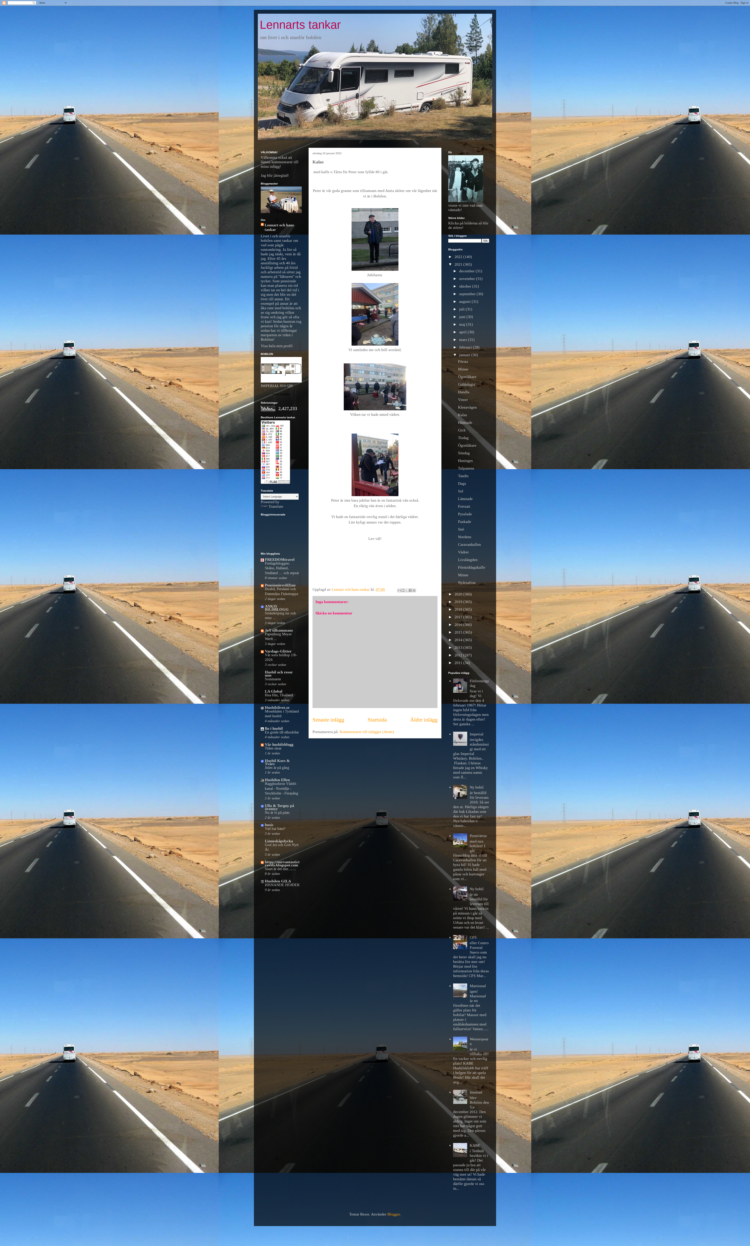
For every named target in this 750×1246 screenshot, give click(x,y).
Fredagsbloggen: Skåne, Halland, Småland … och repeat (282, 568)
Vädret (463, 552)
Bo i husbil (274, 728)
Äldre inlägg (424, 720)
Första (463, 361)
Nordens (464, 537)
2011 (458, 663)
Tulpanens (466, 468)
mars (463, 339)
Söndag (464, 453)
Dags (462, 483)
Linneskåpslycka (279, 841)
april (463, 332)
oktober (465, 286)
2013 (458, 647)
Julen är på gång (277, 768)
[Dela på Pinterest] (414, 590)
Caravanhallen (469, 544)
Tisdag (463, 438)
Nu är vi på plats (277, 812)
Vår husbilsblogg (279, 744)
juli (462, 309)
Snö (461, 529)
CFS (473, 937)
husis (269, 825)
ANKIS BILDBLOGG (277, 607)
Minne (463, 369)
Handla (463, 392)
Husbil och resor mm (279, 673)
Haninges (465, 460)
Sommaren (273, 679)
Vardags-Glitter (278, 651)
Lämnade (465, 499)
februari (466, 347)
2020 (458, 594)
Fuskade (464, 521)
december (467, 271)
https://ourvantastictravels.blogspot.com (282, 863)
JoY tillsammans (279, 630)
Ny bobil (477, 787)
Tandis (463, 476)
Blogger (393, 1214)
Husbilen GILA (278, 881)
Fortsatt (464, 506)
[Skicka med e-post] (399, 590)
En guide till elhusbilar (282, 732)
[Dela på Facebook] (410, 590)
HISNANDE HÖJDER (282, 885)
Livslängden (468, 560)
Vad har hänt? (275, 828)
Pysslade (465, 514)
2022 (458, 257)
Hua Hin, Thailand (279, 695)
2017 (458, 617)
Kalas (462, 415)
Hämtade (465, 422)
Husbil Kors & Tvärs (277, 762)
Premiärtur (478, 836)
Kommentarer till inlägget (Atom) (367, 732)
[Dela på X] (407, 590)
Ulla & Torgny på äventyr (279, 807)
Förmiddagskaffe (471, 567)
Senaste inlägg (328, 720)
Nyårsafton (467, 582)
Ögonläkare (467, 377)
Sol (460, 491)
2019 (458, 602)
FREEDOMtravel (280, 559)
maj (462, 324)
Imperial (476, 734)
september (468, 294)
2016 (458, 624)
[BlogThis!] (403, 590)
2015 (458, 632)
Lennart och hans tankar (279, 227)
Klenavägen (467, 407)
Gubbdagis (466, 384)
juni (462, 317)
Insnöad (476, 1092)
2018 (458, 609)
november (467, 278)
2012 (458, 655)
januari (465, 355)
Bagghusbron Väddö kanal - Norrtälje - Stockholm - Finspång (281, 788)
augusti (465, 301)
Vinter (463, 399)
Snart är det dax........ (280, 869)
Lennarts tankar (300, 24)
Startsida (377, 720)
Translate (276, 506)
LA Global (273, 691)
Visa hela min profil (277, 346)
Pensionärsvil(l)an (280, 585)
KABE (475, 1145)
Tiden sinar (273, 748)
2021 (458, 264)
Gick (462, 430)
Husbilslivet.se (277, 707)
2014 (458, 640)
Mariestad (478, 986)
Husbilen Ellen (277, 780)
